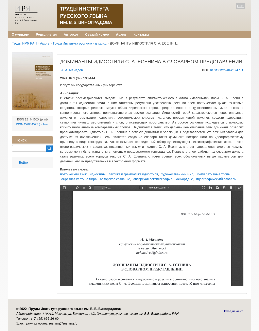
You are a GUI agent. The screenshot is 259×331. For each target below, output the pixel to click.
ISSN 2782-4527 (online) (32, 124)
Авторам (71, 34)
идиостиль (97, 174)
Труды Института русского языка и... (80, 43)
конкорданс (184, 179)
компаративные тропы (213, 174)
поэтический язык (73, 174)
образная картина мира (79, 179)
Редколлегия (46, 34)
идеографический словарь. (216, 179)
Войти (23, 162)
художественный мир (177, 174)
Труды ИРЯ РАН (24, 43)
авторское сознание (115, 179)
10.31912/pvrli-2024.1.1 (226, 70)
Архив (121, 34)
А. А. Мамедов (72, 70)
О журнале (20, 34)
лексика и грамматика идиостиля (133, 174)
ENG (240, 6)
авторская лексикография (152, 179)
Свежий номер (97, 34)
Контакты (141, 34)
